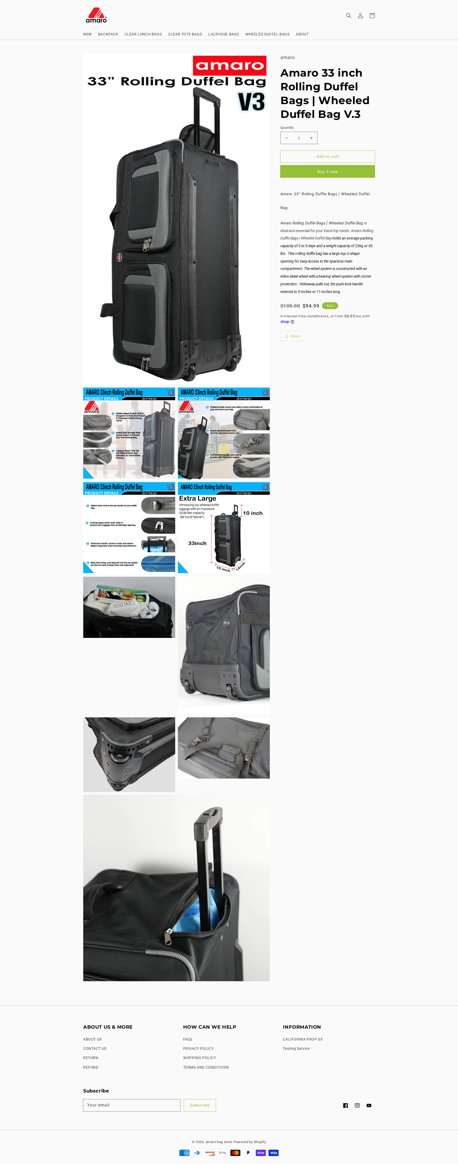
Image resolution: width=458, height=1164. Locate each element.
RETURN (90, 1058)
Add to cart (327, 156)
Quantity (287, 128)
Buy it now (327, 171)
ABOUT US (92, 1039)
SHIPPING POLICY (199, 1058)
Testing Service (296, 1048)
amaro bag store (219, 1142)
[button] (349, 15)
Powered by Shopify (250, 1142)
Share (295, 336)
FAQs (187, 1039)
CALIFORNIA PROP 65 (303, 1039)
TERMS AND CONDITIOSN (206, 1067)
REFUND (90, 1067)
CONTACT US (95, 1048)
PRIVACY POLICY (198, 1048)
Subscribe (200, 1105)
